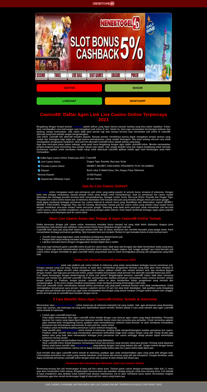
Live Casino (52, 384)
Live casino (42, 192)
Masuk (138, 87)
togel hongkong (70, 330)
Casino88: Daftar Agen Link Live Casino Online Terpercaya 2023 (100, 384)
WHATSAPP (137, 101)
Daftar (69, 87)
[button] (40, 47)
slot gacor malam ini (65, 305)
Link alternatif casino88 (48, 265)
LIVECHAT (69, 101)
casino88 (77, 126)
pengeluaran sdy (83, 345)
